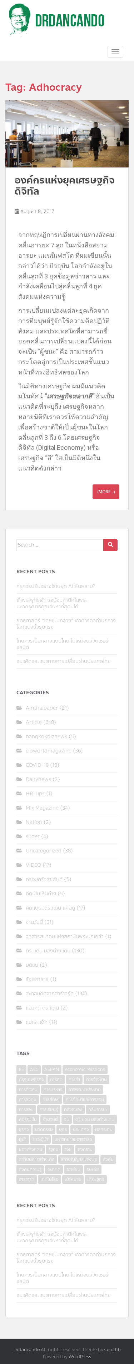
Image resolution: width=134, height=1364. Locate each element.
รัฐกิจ (53, 1149)
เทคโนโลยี (49, 1179)
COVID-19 (37, 765)
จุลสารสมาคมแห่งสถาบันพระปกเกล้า (65, 936)
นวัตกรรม (44, 1129)
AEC (34, 1069)
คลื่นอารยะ (97, 1109)
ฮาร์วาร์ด (26, 1179)
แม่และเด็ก (37, 1022)
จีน (66, 1119)
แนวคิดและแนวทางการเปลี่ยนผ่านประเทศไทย (63, 661)
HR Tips (35, 793)
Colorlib (112, 1350)
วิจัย (68, 1149)
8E (21, 1069)
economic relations (85, 1069)
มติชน (32, 965)
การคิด (56, 1079)
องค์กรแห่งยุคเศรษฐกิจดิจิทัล (65, 185)
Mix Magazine (42, 808)
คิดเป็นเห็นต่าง (41, 893)
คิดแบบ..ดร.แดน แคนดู (50, 908)
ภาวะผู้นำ (40, 1139)
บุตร (63, 1129)
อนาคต (54, 1169)
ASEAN (51, 1069)
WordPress (80, 1357)
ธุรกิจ (24, 1129)
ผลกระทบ (104, 1129)
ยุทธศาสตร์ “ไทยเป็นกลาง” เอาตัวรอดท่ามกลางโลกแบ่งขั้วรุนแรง (66, 624)
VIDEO (33, 865)
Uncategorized (43, 851)
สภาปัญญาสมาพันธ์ (79, 1159)
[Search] (110, 545)
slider (33, 836)
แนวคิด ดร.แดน (42, 1008)
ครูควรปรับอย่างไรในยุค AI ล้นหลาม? (55, 586)
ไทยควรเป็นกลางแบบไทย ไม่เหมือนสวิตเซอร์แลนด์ (62, 644)
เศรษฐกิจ (95, 1179)
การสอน (26, 1109)
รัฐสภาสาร (37, 979)
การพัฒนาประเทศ (84, 1089)
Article (34, 722)
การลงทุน (27, 1099)
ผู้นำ (22, 1139)
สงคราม (85, 1149)
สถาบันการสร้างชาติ (37, 1159)
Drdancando (27, 1350)
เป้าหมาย (73, 1179)
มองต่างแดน (30, 1149)
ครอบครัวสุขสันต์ (44, 879)
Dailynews (38, 779)
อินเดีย (92, 1169)
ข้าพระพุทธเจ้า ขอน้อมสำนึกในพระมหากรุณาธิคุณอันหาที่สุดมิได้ (51, 603)
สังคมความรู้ (30, 1169)
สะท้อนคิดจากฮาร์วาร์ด (50, 993)
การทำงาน (28, 1089)
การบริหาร (53, 1089)
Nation (34, 822)
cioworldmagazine (48, 751)
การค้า (74, 1079)
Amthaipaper (42, 708)
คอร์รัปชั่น (28, 1119)
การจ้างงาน (96, 1079)
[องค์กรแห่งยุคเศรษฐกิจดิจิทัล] (67, 134)
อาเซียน (73, 1169)
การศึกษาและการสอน (85, 1099)
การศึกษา (51, 1099)
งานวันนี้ (34, 922)
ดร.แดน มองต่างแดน (48, 951)
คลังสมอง (73, 1109)
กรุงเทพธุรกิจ (31, 1079)
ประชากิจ (81, 1129)
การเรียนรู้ (49, 1109)
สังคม (108, 1159)
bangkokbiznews (46, 736)
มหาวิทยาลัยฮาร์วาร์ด (73, 1139)
